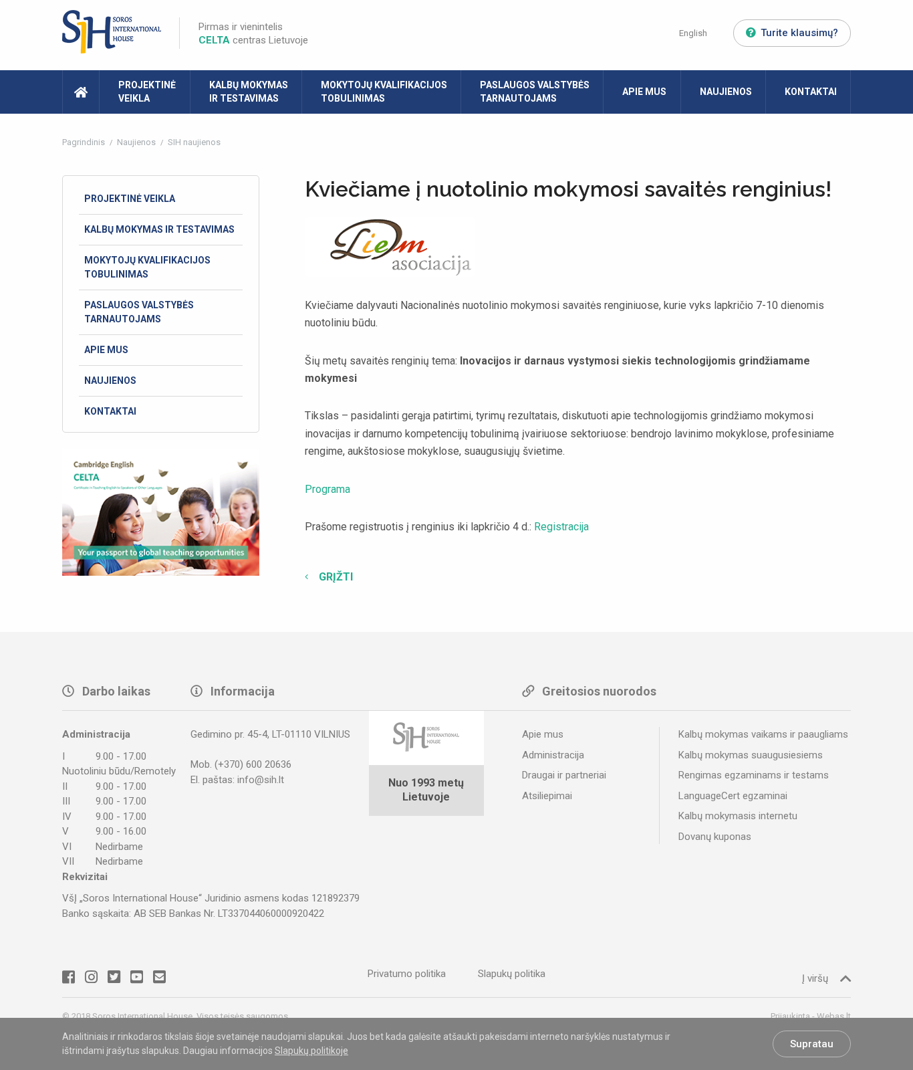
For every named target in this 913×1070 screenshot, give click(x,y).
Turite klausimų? (799, 33)
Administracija (553, 755)
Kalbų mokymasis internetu (737, 816)
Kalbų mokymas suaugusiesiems (750, 755)
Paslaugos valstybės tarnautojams (535, 92)
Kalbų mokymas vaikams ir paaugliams (763, 734)
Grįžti (334, 576)
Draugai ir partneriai (564, 775)
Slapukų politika (511, 974)
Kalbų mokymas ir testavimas (248, 92)
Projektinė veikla (147, 92)
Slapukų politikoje (311, 1050)
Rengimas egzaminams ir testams (753, 775)
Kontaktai (811, 91)
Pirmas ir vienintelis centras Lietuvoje (253, 33)
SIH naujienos (194, 142)
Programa (327, 489)
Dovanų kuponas (714, 837)
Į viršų (815, 978)
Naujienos (726, 91)
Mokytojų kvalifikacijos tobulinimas (384, 92)
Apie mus (644, 91)
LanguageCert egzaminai (732, 796)
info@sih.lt (260, 780)
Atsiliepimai (547, 796)
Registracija (561, 526)
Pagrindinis (84, 142)
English (693, 33)
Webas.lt (834, 1016)
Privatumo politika (407, 974)
